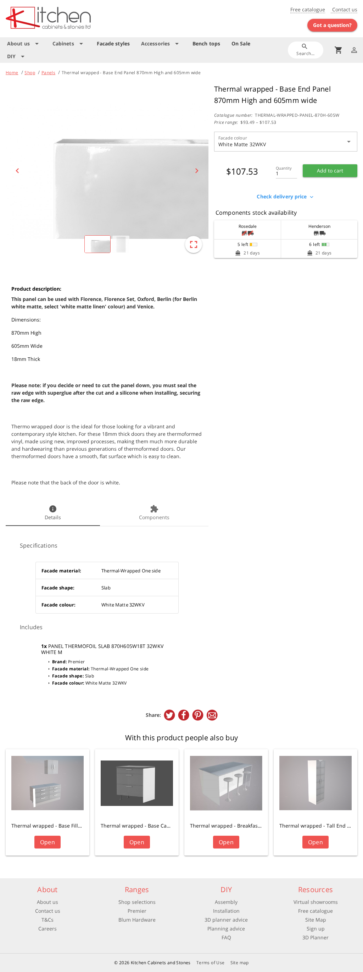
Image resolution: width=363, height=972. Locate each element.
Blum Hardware (137, 919)
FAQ (226, 937)
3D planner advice (226, 919)
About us (47, 902)
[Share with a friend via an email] (212, 715)
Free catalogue (307, 9)
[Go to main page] (63, 18)
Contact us (344, 9)
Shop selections (137, 902)
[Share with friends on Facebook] (183, 715)
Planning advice (226, 928)
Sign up (316, 928)
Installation (226, 910)
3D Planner (315, 937)
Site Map (315, 919)
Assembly (226, 902)
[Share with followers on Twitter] (169, 715)
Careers (47, 928)
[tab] (53, 513)
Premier (137, 910)
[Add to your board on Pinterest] (197, 715)
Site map (239, 963)
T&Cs (47, 919)
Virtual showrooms (316, 902)
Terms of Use (210, 963)
